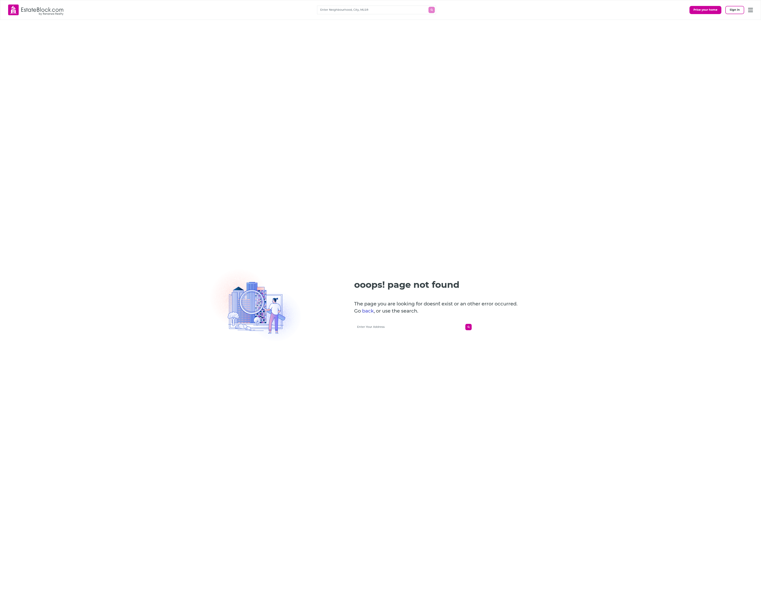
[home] (36, 9)
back (368, 311)
